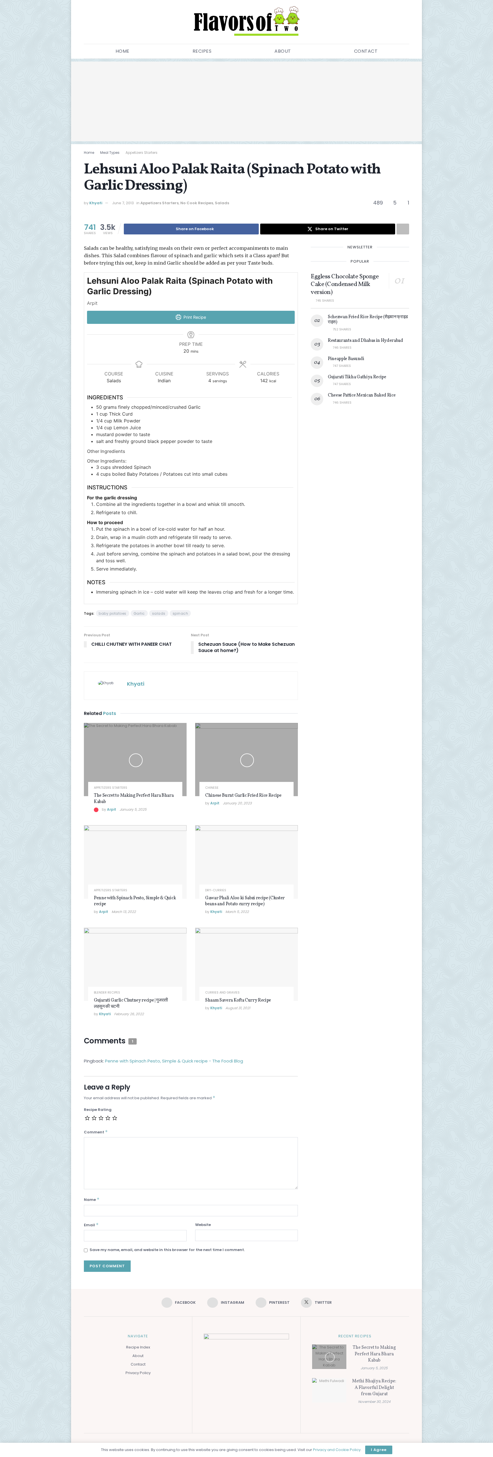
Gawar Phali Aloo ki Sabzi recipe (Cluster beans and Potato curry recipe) (245, 901)
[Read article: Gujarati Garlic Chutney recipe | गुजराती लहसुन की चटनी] (135, 964)
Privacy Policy (138, 1373)
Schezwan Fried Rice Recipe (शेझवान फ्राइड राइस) (368, 319)
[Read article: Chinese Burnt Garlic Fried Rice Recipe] (246, 759)
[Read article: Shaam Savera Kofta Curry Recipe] (246, 964)
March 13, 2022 (124, 911)
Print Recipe (194, 317)
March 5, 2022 (237, 911)
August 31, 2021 (237, 1008)
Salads (222, 203)
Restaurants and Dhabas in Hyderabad (365, 341)
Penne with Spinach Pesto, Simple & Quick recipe (135, 901)
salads (158, 613)
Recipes (202, 51)
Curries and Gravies (222, 992)
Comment (96, 1132)
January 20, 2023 (237, 803)
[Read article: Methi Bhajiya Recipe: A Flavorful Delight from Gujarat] (329, 1390)
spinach (180, 613)
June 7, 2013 (123, 203)
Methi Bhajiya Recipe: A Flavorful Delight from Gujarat (374, 1387)
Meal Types (110, 152)
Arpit (111, 809)
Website (203, 1224)
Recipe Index (138, 1347)
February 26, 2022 (129, 1013)
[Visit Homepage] (246, 22)
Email (91, 1225)
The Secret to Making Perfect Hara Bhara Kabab (134, 798)
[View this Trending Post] (96, 809)
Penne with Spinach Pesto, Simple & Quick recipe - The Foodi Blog (174, 1061)
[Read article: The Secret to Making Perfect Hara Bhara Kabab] (135, 759)
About (282, 51)
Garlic (139, 613)
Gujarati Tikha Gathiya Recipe (357, 377)
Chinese (212, 787)
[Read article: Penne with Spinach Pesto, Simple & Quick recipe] (135, 861)
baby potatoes (112, 613)
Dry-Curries (215, 890)
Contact (366, 51)
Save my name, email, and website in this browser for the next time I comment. (167, 1249)
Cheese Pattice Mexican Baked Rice (361, 395)
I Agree (379, 1449)
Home (123, 51)
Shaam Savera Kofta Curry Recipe (238, 1000)
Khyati (95, 203)
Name (92, 1199)
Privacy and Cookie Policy (337, 1449)
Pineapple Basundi (346, 359)
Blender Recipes (107, 992)
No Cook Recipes (196, 203)
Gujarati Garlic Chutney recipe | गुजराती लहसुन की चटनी (131, 1003)
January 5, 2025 (133, 809)
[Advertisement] (246, 101)
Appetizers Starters (141, 152)
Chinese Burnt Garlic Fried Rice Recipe (243, 795)
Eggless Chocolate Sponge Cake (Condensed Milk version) (345, 284)
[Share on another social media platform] (403, 229)
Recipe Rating (98, 1109)
